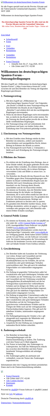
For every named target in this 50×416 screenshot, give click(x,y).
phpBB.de (29, 398)
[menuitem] (8, 46)
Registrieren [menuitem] (11, 50)
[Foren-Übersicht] (22, 2)
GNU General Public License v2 (32, 223)
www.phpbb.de (41, 232)
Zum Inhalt (5, 35)
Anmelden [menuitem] (10, 48)
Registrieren (11, 57)
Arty (11, 394)
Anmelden (10, 55)
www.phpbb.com (21, 228)
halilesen (18, 394)
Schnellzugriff (12, 39)
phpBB (14, 390)
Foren (8, 42)
